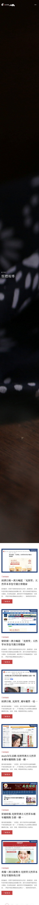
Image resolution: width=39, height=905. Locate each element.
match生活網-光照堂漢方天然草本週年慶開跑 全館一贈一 (18, 757)
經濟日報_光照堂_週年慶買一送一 (19, 701)
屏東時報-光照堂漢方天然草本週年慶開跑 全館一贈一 (18, 815)
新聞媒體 (6, 576)
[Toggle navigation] (35, 4)
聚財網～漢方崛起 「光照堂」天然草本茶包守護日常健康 (19, 642)
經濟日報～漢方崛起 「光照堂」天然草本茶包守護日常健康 (19, 582)
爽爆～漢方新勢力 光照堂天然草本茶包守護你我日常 (19, 873)
